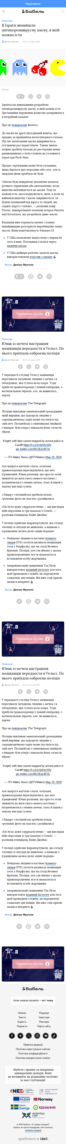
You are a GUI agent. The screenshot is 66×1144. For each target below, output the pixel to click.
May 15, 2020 (53, 457)
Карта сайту (44, 1026)
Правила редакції (33, 1044)
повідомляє (19, 125)
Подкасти (22, 1026)
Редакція (44, 1013)
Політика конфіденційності (33, 1053)
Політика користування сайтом (33, 1049)
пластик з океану (41, 257)
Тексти (22, 1017)
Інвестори (44, 1017)
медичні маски (16, 246)
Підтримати (33, 3)
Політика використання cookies (33, 1058)
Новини (22, 1013)
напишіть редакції (33, 1130)
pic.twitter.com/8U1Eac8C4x (33, 449)
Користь (22, 1021)
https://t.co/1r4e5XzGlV (37, 444)
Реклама (44, 1021)
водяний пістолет (37, 569)
